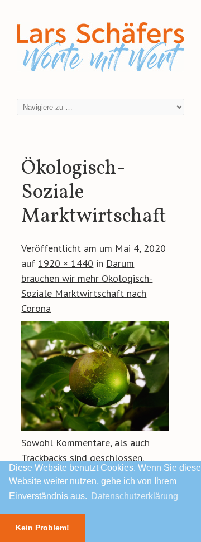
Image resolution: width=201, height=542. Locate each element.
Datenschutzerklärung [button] (134, 496)
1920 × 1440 (65, 263)
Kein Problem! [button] (42, 527)
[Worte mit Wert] (100, 73)
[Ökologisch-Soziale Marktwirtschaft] (94, 427)
